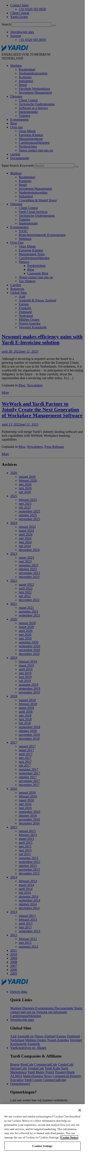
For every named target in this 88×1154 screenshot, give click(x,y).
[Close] (79, 1110)
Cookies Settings (42, 1146)
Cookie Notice (69, 1137)
